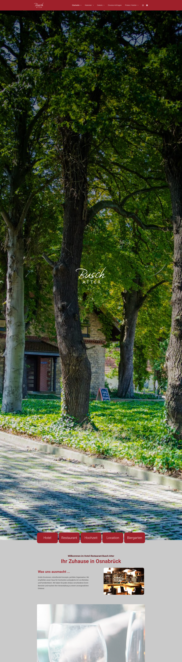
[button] (80, 5)
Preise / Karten (130, 5)
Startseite (75, 5)
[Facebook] (147, 5)
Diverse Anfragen (115, 5)
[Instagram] (143, 5)
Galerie (99, 5)
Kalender (88, 5)
